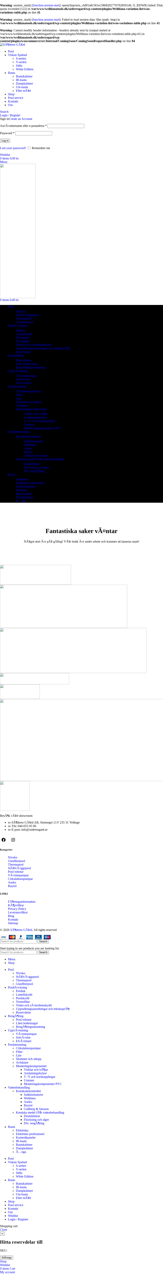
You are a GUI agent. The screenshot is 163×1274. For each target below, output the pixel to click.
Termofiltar (23, 341)
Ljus (18, 398)
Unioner (29, 424)
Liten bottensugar (27, 364)
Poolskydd (22, 337)
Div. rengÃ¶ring (34, 471)
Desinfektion (32, 464)
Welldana (30, 445)
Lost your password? (13, 148)
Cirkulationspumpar (28, 391)
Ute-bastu (22, 87)
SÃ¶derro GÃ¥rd (21, 930)
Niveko (20, 311)
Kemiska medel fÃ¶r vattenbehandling (40, 459)
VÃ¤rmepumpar (26, 375)
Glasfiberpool (24, 322)
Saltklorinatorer (33, 441)
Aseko (28, 448)
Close (3, 1229)
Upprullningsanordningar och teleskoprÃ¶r (43, 348)
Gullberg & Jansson (36, 455)
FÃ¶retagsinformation (21, 901)
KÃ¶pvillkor (16, 905)
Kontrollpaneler (26, 486)
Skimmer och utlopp (28, 402)
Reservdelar (23, 352)
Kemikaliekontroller (28, 436)
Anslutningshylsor (35, 417)
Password (7, 133)
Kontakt (13, 919)
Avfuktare (22, 405)
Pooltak (20, 330)
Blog (11, 916)
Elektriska (22, 479)
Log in (5, 140)
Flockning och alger (36, 467)
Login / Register (18, 1219)
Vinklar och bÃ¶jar (36, 414)
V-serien (21, 62)
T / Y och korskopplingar (39, 421)
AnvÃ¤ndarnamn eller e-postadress (23, 125)
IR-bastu (21, 80)
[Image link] (15, 809)
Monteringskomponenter (31, 409)
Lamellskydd (24, 334)
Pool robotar (23, 360)
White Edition (24, 69)
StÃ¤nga (7, 1257)
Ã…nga (21, 500)
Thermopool (23, 318)
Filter (19, 394)
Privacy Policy (17, 908)
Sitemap (13, 923)
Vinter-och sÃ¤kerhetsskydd (34, 344)
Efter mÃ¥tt (23, 90)
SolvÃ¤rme (23, 379)
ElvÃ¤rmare (23, 383)
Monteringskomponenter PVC (43, 428)
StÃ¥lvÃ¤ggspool (27, 315)
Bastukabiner (24, 76)
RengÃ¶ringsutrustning (30, 367)
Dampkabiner (24, 83)
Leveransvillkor (18, 912)
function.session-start (46, 5)
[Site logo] (12, 44)
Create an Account (20, 119)
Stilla (19, 65)
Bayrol (28, 452)
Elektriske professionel (30, 483)
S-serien (21, 58)
